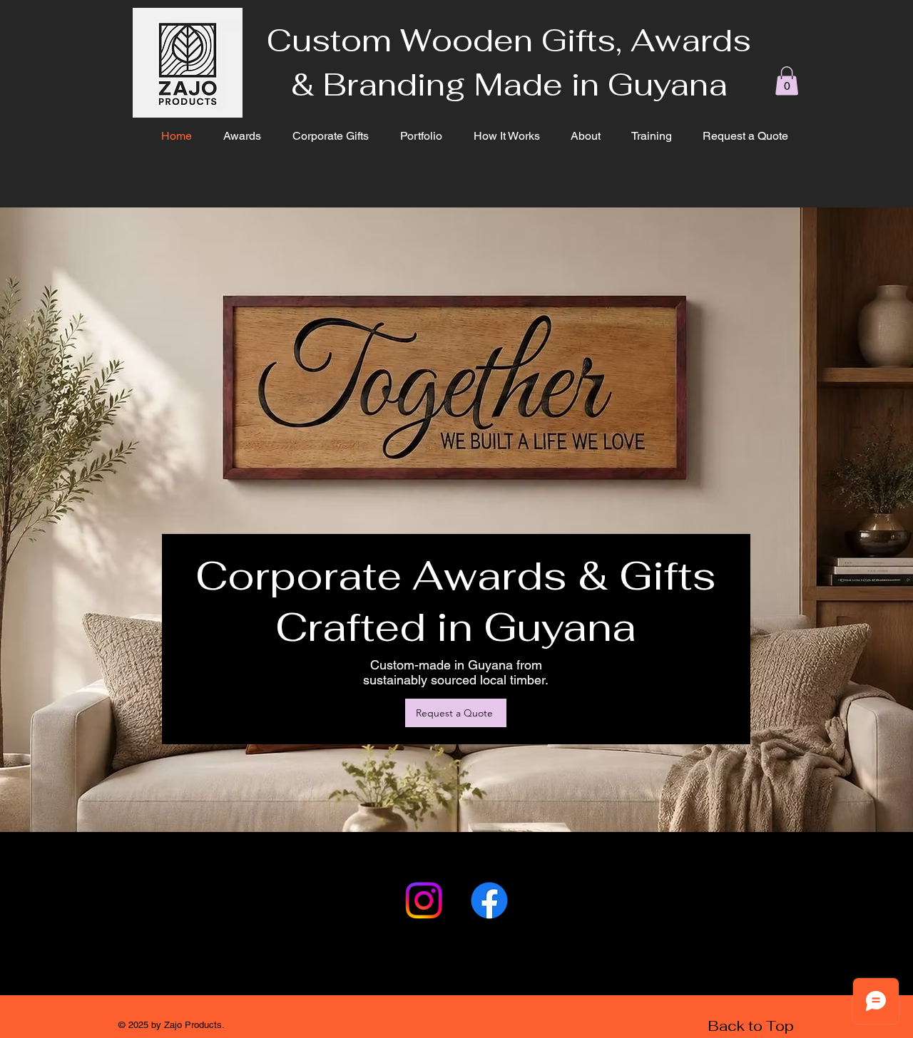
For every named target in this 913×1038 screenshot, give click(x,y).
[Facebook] (489, 900)
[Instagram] (423, 900)
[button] (787, 81)
